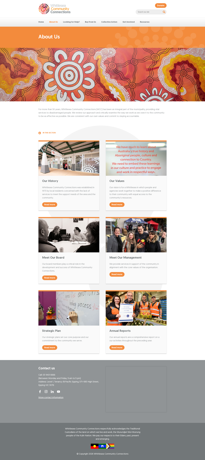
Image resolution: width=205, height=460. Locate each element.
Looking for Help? (71, 22)
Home (41, 22)
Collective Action (109, 22)
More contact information (50, 398)
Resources (144, 22)
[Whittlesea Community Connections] (54, 8)
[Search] (164, 12)
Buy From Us (90, 22)
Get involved (129, 22)
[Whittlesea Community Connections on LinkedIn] (52, 391)
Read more (49, 205)
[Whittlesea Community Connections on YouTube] (58, 391)
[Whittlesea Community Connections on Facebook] (39, 391)
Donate (160, 6)
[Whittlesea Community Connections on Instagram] (46, 391)
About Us (53, 22)
